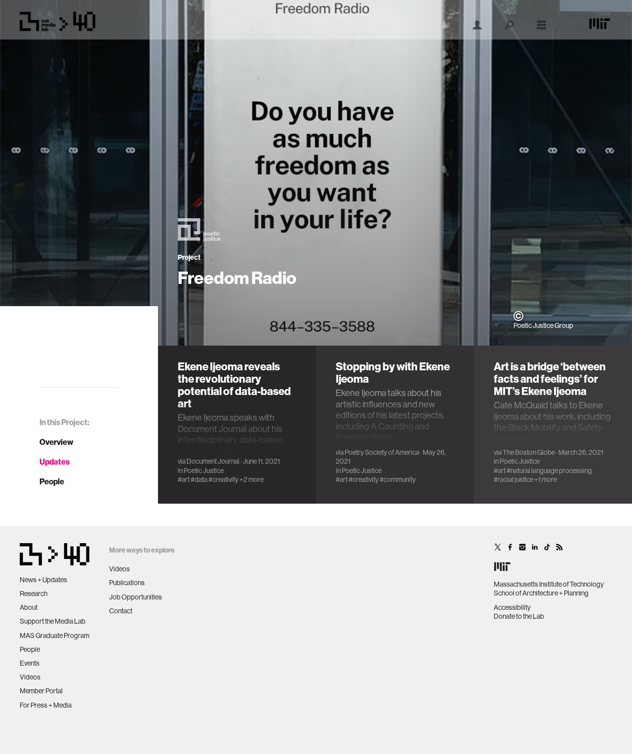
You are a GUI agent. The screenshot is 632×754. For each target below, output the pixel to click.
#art (184, 479)
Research (33, 593)
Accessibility (512, 607)
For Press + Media (46, 705)
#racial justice (513, 479)
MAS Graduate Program (54, 635)
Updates (55, 462)
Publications (127, 582)
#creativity (223, 479)
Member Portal (41, 690)
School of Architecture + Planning (541, 593)
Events (30, 663)
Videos (30, 677)
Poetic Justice (204, 470)
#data (199, 479)
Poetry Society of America (382, 452)
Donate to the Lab (519, 616)
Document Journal (213, 461)
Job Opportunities (135, 597)
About (29, 607)
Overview (57, 442)
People (52, 481)
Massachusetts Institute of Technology (549, 584)
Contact (120, 610)
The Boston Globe (529, 452)
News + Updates (43, 579)
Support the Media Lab (52, 621)
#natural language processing (549, 470)
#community (398, 479)
